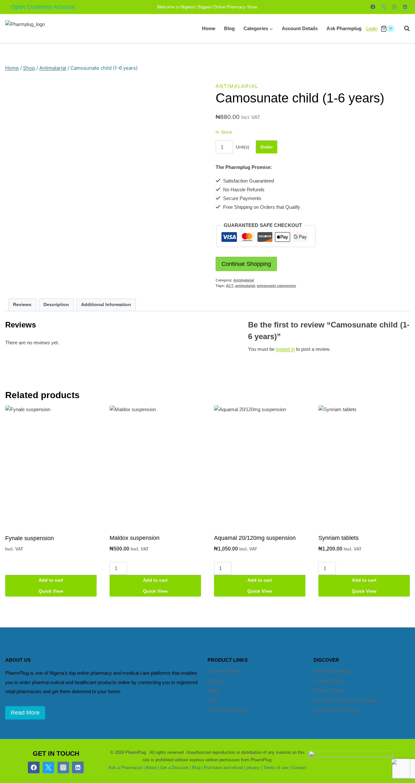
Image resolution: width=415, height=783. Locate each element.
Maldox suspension (135, 538)
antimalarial (245, 286)
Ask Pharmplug (344, 28)
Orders (215, 680)
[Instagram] (394, 7)
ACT (229, 286)
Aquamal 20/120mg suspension (255, 538)
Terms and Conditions (337, 710)
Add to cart (51, 580)
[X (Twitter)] (48, 767)
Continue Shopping (246, 264)
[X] (383, 7)
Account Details (300, 28)
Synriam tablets (338, 538)
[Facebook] (373, 7)
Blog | (197, 767)
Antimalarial (237, 86)
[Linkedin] (405, 7)
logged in (285, 349)
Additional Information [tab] (106, 304)
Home (208, 28)
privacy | (254, 767)
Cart (212, 700)
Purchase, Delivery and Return (346, 700)
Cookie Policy (328, 680)
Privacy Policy (329, 690)
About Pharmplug (332, 671)
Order (266, 146)
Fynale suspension (29, 538)
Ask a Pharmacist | (127, 767)
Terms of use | (277, 767)
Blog (229, 28)
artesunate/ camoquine (276, 286)
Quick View (51, 591)
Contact (299, 767)
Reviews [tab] (22, 304)
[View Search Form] (403, 28)
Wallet (214, 690)
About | (152, 767)
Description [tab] (56, 304)
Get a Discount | (175, 767)
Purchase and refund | (224, 767)
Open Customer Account (43, 7)
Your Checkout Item (229, 710)
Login (371, 28)
